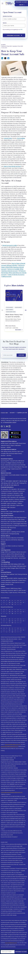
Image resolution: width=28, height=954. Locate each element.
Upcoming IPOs (5, 461)
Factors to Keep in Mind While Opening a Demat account (12, 267)
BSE (2, 578)
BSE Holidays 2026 (16, 564)
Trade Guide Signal (14, 511)
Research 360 (4, 511)
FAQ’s (9, 546)
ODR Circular (22, 590)
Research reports (5, 532)
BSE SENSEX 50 (15, 485)
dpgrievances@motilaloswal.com (9, 746)
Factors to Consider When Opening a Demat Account (12, 270)
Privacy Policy (4, 592)
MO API (22, 511)
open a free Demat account (12, 166)
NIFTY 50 (3, 481)
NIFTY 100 (3, 485)
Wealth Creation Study (7, 584)
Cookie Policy (21, 580)
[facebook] (2, 427)
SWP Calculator (11, 497)
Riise (2, 513)
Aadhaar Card (13, 574)
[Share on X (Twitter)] (5, 58)
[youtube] (7, 427)
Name (4, 23)
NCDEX (11, 578)
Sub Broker (7, 556)
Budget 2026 (4, 552)
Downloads (4, 590)
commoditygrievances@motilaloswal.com (11, 792)
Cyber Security (13, 592)
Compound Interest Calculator (9, 491)
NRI (15, 556)
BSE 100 (8, 485)
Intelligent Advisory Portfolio (13, 463)
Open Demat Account (13, 35)
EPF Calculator (20, 497)
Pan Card (6, 574)
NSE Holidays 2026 (5, 564)
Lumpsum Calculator (13, 493)
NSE (4, 578)
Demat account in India (9, 245)
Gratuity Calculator (20, 499)
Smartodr (10, 590)
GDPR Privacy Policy (16, 588)
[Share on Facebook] (8, 58)
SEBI (7, 578)
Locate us (14, 546)
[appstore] (15, 432)
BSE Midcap (4, 483)
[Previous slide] (2, 310)
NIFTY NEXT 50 (12, 483)
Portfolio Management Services (9, 558)
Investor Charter (5, 588)
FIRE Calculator (11, 507)
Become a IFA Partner (11, 540)
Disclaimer (14, 580)
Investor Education (6, 582)
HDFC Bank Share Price (7, 517)
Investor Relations (6, 580)
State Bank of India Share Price (9, 519)
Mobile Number (7, 16)
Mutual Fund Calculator (13, 495)
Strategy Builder (8, 513)
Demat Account (21, 552)
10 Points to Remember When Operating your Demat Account (13, 272)
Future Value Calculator (7, 499)
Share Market (4, 475)
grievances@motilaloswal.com (13, 744)
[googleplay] (15, 436)
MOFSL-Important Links (20, 578)
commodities (21, 138)
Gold (12, 556)
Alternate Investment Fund (12, 465)
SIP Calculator (4, 489)
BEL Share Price (12, 527)
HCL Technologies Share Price (19, 523)
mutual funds (8, 138)
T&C (22, 29)
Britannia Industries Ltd (7, 525)
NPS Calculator (11, 505)
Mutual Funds (14, 461)
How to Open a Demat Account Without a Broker (13, 264)
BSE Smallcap (23, 481)
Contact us (4, 546)
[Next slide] (25, 310)
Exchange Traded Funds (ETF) (13, 469)
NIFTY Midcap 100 (21, 483)
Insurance (3, 471)
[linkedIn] (9, 427)
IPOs (13, 554)
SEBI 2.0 (16, 590)
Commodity (20, 556)
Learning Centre (15, 532)
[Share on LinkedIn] (2, 58)
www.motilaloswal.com (11, 942)
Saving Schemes (22, 574)
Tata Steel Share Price (20, 517)
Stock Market (12, 552)
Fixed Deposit (17, 467)
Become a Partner (6, 538)
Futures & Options (6, 554)
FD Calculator (13, 489)
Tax (2, 574)
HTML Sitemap (22, 592)
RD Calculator (21, 489)
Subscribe (21, 355)
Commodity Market (14, 475)
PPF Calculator (5, 501)
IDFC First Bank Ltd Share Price (16, 521)
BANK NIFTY (16, 481)
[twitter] (4, 427)
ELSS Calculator (14, 501)
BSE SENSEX (9, 481)
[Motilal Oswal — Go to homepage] (7, 3)
